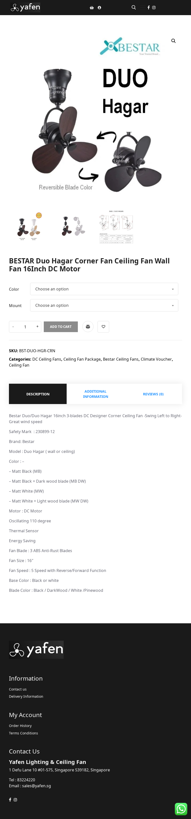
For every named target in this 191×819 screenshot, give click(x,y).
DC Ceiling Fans (46, 359)
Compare (88, 326)
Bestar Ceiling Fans (121, 359)
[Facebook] (148, 7)
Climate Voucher (156, 359)
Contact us (18, 689)
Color (14, 289)
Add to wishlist (103, 327)
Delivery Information (26, 696)
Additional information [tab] (95, 394)
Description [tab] (37, 394)
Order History (20, 725)
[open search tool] (134, 7)
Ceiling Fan (19, 365)
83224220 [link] (26, 780)
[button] (173, 40)
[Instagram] (154, 7)
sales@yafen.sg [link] (36, 785)
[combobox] (104, 289)
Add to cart (61, 326)
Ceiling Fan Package (82, 359)
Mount (15, 305)
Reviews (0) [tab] (153, 394)
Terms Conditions (23, 733)
